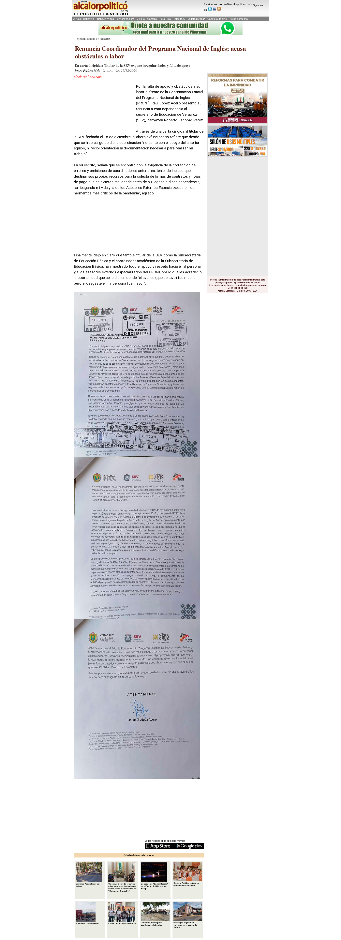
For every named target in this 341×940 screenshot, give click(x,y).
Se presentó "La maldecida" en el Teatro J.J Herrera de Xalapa (154, 886)
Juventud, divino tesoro (87, 923)
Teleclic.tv (179, 18)
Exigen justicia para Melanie (122, 923)
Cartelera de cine (217, 18)
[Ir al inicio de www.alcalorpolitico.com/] (100, 15)
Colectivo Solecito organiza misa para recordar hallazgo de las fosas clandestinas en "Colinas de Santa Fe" (122, 887)
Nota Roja (165, 18)
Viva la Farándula (147, 18)
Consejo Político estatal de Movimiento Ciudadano (186, 884)
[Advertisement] (103, 108)
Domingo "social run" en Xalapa (87, 885)
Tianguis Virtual (105, 18)
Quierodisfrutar (196, 18)
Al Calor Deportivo (83, 18)
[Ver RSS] (219, 9)
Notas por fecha (239, 18)
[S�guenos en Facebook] (214, 9)
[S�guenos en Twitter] (210, 9)
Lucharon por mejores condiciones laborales (151, 923)
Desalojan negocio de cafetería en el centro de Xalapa (185, 924)
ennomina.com (125, 18)
